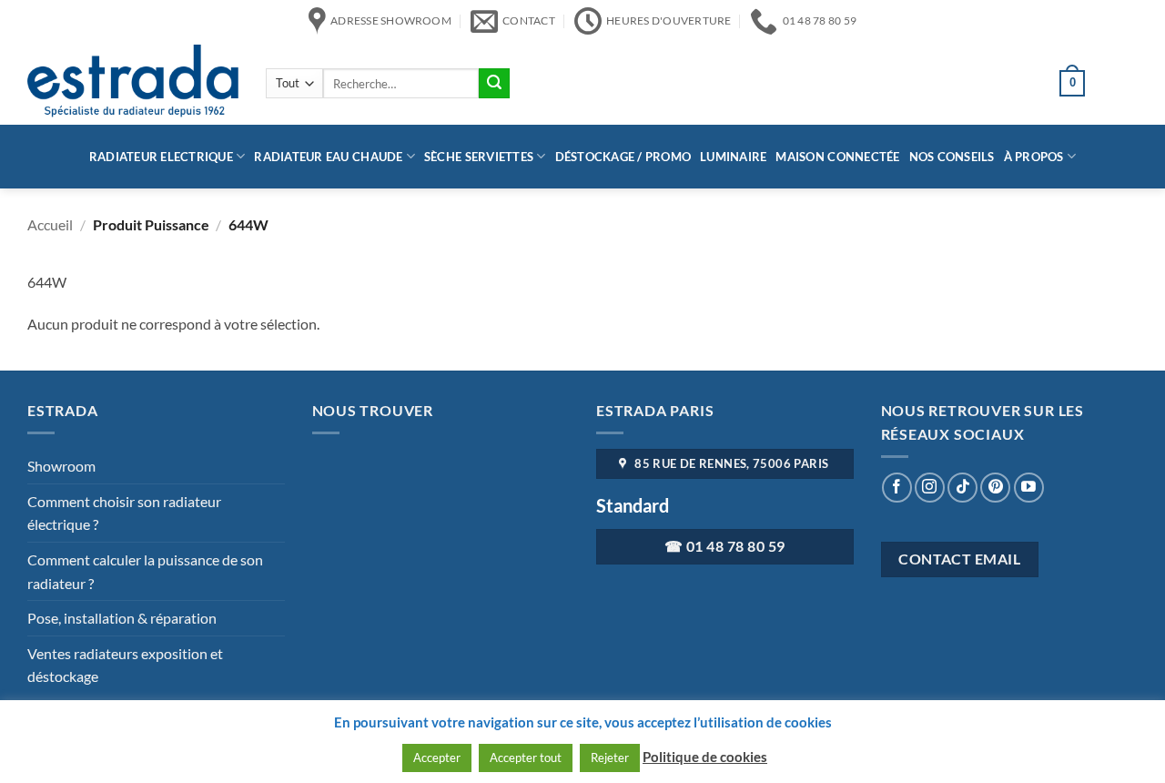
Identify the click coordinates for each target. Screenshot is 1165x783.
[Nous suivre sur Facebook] (897, 488)
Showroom (61, 465)
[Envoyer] (494, 83)
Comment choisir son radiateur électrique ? (124, 513)
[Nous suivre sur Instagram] (930, 488)
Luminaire (733, 156)
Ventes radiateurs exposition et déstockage (125, 665)
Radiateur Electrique (161, 156)
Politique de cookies (705, 756)
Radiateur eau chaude (328, 156)
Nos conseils (952, 156)
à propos (1034, 156)
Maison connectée (837, 156)
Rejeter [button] (610, 757)
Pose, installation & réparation (122, 617)
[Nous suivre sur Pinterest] (995, 488)
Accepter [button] (437, 757)
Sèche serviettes (478, 156)
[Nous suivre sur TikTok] (962, 488)
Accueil (50, 224)
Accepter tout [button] (526, 757)
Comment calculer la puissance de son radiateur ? (145, 571)
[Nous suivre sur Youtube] (1029, 488)
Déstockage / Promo (623, 156)
